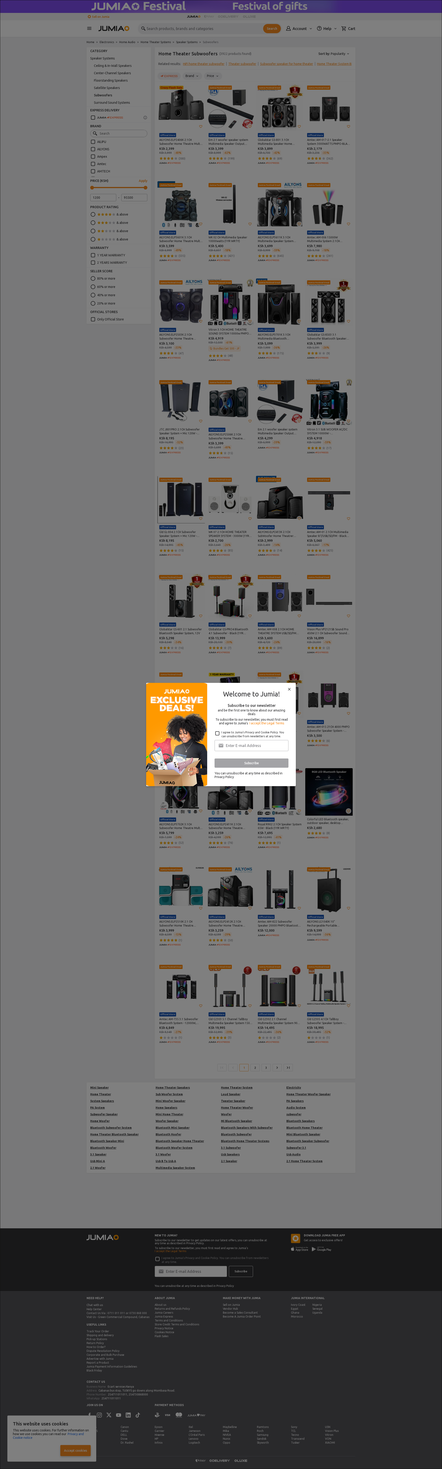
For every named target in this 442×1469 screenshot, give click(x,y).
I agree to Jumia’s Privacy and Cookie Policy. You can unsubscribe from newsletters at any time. (252, 734)
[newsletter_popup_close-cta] (289, 689)
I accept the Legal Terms (267, 723)
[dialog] (221, 734)
